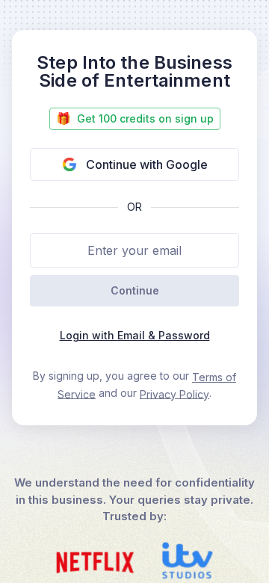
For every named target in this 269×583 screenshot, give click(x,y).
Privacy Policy (174, 393)
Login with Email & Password (135, 335)
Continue (135, 290)
